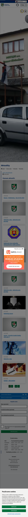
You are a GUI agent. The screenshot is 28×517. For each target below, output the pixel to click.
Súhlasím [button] (13, 507)
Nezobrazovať (18, 249)
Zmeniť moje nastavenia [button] (14, 513)
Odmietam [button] (14, 510)
